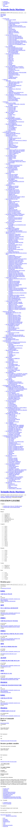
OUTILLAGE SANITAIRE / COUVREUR (17, 42)
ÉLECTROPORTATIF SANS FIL (15, 47)
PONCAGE (10, 59)
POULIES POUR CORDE (14, 197)
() (7, 514)
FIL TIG (10, 115)
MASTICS (10, 351)
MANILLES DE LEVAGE (14, 192)
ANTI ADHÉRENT (12, 127)
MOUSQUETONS (12, 246)
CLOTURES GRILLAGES (14, 479)
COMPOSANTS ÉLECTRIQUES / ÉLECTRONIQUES (15, 384)
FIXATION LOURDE (13, 460)
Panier (2, 16)
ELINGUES (8, 173)
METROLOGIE (11, 69)
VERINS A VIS (11, 202)
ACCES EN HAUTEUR (11, 400)
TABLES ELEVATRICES (13, 206)
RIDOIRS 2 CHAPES (13, 240)
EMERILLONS (11, 194)
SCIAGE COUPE (12, 30)
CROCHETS (11, 170)
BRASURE (10, 113)
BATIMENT (11, 359)
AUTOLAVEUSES (12, 418)
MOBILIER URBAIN (13, 412)
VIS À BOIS (11, 440)
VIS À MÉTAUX (12, 438)
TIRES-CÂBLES (12, 145)
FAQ (4, 818)
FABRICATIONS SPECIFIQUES (13, 133)
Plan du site (5, 826)
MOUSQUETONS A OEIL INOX (15, 272)
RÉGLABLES (11, 227)
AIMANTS (10, 144)
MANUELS (10, 223)
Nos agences (8, 814)
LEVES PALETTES (10, 222)
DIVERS (10, 64)
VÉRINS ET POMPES (13, 146)
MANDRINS (11, 95)
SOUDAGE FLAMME (11, 103)
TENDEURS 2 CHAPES (13, 237)
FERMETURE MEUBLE (13, 474)
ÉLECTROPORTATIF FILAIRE (15, 49)
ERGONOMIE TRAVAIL (13, 328)
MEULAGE (11, 58)
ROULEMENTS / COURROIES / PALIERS (17, 373)
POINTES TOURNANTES (14, 98)
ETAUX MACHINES (13, 99)
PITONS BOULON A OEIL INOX (15, 260)
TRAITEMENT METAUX (14, 365)
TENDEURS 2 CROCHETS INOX (16, 261)
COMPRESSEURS (12, 424)
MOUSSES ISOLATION (13, 352)
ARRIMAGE (8, 185)
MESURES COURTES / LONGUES (16, 67)
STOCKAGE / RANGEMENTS (13, 391)
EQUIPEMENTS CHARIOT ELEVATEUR (15, 214)
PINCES (10, 28)
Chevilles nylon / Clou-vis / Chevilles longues (12, 506)
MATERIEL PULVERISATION (15, 430)
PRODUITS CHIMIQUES (11, 124)
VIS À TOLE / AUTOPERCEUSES (16, 441)
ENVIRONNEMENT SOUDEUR (13, 118)
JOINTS (10, 378)
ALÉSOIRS (10, 91)
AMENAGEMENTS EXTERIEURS (13, 478)
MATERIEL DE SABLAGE (14, 428)
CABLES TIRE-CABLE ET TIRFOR (16, 151)
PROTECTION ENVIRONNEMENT (16, 330)
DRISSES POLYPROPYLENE (15, 284)
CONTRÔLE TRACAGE (13, 70)
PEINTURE (10, 363)
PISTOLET (10, 63)
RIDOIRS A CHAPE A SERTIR (15, 302)
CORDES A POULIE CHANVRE (15, 289)
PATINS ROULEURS (13, 203)
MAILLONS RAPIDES (13, 241)
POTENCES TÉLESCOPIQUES (15, 217)
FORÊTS (10, 87)
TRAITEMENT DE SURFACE (15, 125)
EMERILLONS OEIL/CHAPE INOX (16, 275)
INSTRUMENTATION (13, 73)
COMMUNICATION (12, 77)
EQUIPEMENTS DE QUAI (14, 408)
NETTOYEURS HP (12, 415)
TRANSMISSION (10, 372)
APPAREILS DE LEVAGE (11, 135)
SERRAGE (10, 54)
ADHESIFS (10, 356)
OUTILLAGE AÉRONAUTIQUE (15, 38)
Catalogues (5, 1)
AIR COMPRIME (9, 422)
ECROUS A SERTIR (12, 458)
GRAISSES (10, 344)
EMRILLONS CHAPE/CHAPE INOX (16, 276)
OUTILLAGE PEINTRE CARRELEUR (17, 40)
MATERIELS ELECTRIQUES (15, 381)
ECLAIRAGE (11, 380)
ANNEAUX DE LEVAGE (14, 190)
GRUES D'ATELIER (12, 209)
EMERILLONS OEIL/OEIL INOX (15, 274)
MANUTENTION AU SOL (12, 199)
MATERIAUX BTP (12, 487)
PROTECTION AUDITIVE (14, 321)
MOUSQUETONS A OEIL (14, 247)
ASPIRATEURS (11, 414)
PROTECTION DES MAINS (14, 318)
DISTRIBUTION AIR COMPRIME (16, 426)
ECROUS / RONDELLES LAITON (16, 448)
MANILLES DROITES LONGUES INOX (17, 258)
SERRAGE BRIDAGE (13, 31)
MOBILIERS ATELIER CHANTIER (16, 387)
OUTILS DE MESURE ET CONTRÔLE (14, 66)
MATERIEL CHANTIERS (14, 434)
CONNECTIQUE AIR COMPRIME (16, 425)
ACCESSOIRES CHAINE (11, 167)
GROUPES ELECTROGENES (15, 432)
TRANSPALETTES (12, 207)
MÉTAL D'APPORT (10, 112)
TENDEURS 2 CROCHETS (14, 234)
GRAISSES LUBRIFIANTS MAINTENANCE (16, 342)
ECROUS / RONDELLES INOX (15, 447)
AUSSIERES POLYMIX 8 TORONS (16, 295)
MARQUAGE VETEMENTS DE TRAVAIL (15, 336)
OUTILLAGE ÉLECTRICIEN (14, 36)
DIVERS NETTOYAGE (13, 421)
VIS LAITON (11, 439)
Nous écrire (3, 814)
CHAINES (8, 163)
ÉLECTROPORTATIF (10, 46)
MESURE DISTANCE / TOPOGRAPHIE (17, 72)
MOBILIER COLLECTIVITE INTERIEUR (17, 388)
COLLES (10, 353)
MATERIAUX (9, 482)
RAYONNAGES (12, 392)
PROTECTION (11, 183)
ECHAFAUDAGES (12, 405)
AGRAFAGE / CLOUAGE (14, 462)
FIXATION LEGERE (13, 459)
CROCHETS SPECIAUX (13, 193)
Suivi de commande (7, 803)
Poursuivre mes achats (5, 740)
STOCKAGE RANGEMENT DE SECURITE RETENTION (15, 396)
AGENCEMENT (12, 475)
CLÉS (9, 20)
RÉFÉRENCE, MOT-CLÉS (6, 12)
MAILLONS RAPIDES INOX (14, 267)
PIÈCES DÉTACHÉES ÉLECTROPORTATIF (13, 52)
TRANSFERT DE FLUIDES (12, 367)
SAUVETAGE (11, 326)
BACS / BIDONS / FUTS (13, 393)
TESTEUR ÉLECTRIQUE (14, 74)
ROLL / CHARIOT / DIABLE (14, 213)
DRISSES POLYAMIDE (13, 285)
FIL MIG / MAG (11, 114)
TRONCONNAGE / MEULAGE (15, 81)
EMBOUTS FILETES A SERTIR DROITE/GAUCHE (15, 304)
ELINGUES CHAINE (13, 174)
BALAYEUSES (11, 417)
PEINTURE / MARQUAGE (12, 362)
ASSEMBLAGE (11, 354)
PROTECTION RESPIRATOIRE (15, 322)
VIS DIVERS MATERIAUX (14, 444)
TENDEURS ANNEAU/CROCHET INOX (17, 263)
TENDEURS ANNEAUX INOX (15, 262)
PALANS (10, 137)
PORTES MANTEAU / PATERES (15, 476)
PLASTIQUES (11, 483)
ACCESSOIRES (11, 65)
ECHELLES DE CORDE (13, 296)
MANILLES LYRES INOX (14, 257)
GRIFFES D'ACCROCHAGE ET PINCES (17, 140)
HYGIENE (8, 331)
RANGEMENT (11, 29)
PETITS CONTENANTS (13, 399)
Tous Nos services (5, 6)
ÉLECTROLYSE (12, 129)
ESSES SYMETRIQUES (13, 251)
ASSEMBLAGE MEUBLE (14, 473)
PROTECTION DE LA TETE (14, 316)
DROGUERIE (9, 357)
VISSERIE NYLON (12, 442)
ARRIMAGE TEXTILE (13, 186)
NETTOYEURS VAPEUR (14, 419)
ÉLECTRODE (11, 117)
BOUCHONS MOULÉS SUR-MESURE (14, 335)
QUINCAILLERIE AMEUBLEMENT (14, 472)
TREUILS (10, 141)
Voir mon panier (13, 740)
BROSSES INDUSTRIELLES (14, 85)
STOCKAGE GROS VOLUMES (15, 394)
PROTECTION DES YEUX (14, 317)
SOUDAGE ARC (12, 107)
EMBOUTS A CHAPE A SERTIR (15, 305)
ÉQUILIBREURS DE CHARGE (15, 230)
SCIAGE (10, 62)
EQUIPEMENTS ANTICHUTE (15, 323)
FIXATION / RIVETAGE (11, 455)
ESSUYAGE (11, 333)
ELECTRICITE (9, 379)
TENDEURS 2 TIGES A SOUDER (15, 238)
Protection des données (8, 825)
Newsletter (5, 819)
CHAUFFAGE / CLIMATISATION (16, 390)
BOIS (9, 486)
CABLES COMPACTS (13, 153)
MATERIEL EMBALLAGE (14, 398)
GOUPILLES (11, 451)
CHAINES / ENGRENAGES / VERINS (17, 374)
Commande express (7, 802)
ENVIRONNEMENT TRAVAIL (13, 324)
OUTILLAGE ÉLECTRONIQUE (15, 37)
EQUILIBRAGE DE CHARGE (12, 228)
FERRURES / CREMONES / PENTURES (17, 469)
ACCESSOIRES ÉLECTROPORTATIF (16, 50)
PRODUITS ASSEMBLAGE (12, 350)
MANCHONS (11, 162)
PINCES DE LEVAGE (13, 142)
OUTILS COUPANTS (10, 86)
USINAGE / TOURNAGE (14, 93)
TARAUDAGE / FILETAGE (14, 88)
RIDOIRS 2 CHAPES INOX (14, 265)
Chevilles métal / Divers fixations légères (11, 507)
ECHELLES (11, 403)
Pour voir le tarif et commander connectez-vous (10, 598)
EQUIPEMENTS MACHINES (12, 339)
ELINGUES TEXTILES (13, 176)
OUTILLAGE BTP (12, 39)
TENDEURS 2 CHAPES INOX (15, 264)
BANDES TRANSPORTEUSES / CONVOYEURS (15, 376)
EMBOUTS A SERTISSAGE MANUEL (17, 308)
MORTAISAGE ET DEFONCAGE (16, 92)
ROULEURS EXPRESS (13, 204)
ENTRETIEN (11, 360)
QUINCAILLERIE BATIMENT (12, 463)
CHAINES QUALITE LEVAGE (15, 165)
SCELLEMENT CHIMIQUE (14, 461)
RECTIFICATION (12, 84)
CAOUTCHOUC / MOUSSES (14, 488)
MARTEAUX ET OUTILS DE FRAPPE (17, 26)
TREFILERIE (11, 453)
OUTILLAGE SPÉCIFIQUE (12, 35)
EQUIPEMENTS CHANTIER (12, 431)
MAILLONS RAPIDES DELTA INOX (16, 270)
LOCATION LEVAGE (10, 134)
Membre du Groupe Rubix (11, 815)
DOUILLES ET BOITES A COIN (15, 160)
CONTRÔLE (11, 126)
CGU (4, 824)
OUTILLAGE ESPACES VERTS (15, 43)
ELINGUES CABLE (12, 175)
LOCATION (8, 131)
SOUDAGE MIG (12, 108)
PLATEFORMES (12, 404)
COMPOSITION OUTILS (14, 23)
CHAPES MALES (12, 248)
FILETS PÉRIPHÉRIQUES (14, 298)
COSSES (10, 159)
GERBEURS (11, 208)
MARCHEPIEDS (12, 401)
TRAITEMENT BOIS (13, 364)
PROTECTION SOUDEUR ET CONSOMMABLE (15, 120)
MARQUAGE (11, 71)
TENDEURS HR (12, 156)
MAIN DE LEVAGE (12, 195)
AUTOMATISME (12, 467)
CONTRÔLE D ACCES (13, 468)
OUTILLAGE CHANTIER (14, 433)
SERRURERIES (11, 465)
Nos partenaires (6, 2)
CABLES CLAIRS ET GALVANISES (16, 149)
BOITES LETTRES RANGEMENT (16, 471)
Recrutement (5, 820)
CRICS (9, 200)
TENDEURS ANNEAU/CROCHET (16, 236)
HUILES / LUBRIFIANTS (14, 343)
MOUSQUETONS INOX (13, 271)
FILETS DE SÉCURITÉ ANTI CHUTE (16, 297)
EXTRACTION (11, 24)
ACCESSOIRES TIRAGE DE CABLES (17, 161)
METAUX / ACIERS (12, 485)
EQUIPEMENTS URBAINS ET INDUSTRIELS (16, 407)
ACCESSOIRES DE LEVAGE (12, 189)
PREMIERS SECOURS (13, 325)
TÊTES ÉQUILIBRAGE (13, 229)
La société (5, 3)
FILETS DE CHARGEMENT (14, 299)
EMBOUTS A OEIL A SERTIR (15, 306)
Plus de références (4, 600)
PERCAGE (10, 56)
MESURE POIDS (12, 78)
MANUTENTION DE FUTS (14, 210)
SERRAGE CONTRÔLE (13, 32)
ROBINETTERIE (12, 371)
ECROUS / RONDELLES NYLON (16, 449)
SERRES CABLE (12, 158)
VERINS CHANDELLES (13, 201)
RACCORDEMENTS (13, 169)
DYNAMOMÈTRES (12, 147)
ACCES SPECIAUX (12, 406)
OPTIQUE (10, 76)
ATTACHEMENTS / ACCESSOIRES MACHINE (16, 94)
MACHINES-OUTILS (10, 338)
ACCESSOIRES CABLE (11, 155)
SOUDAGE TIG (11, 110)
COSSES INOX (11, 255)
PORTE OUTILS (12, 97)
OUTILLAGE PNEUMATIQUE (13, 53)
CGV (4, 822)
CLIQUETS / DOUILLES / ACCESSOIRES (17, 22)
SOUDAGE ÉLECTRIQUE (12, 106)
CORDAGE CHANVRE (13, 283)
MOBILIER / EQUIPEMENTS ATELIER (14, 386)
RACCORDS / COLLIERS (14, 370)
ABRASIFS (8, 80)
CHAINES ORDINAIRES (14, 166)
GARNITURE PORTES (13, 466)
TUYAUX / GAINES (12, 369)
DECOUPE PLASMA (13, 111)
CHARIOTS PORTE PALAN (14, 138)
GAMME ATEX (11, 139)
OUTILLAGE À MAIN (11, 19)
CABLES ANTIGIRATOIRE (14, 152)
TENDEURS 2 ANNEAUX (14, 235)
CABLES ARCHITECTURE (12, 301)
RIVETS (10, 456)
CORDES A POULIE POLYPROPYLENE (17, 288)
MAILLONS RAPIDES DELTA (15, 244)
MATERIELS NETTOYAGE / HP (13, 413)
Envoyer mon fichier (5, 723)
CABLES (8, 148)
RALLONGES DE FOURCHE (15, 221)
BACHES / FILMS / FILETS (14, 481)
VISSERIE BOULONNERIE (12, 437)
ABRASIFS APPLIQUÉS (13, 83)
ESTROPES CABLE (12, 180)
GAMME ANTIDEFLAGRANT (15, 25)
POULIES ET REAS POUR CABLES (16, 196)
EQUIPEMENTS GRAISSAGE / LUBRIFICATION (15, 348)
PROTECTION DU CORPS (14, 315)
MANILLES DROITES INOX (14, 256)
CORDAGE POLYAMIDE (14, 282)
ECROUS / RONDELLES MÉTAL (15, 446)
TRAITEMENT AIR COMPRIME (15, 427)
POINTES (10, 452)
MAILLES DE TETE (12, 168)
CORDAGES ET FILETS (11, 277)
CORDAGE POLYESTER (14, 281)
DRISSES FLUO (12, 287)
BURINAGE (11, 60)
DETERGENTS (11, 420)
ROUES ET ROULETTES (14, 212)
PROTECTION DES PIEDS (14, 319)
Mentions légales (6, 821)
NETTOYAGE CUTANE (13, 332)
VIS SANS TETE (12, 445)
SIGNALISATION (12, 329)
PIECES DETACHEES (13, 100)
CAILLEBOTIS (11, 480)
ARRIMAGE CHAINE (13, 187)
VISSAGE (10, 33)
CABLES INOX (11, 154)
